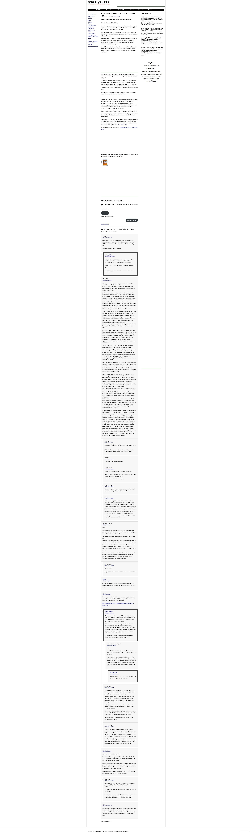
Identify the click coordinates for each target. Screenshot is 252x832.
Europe (89, 31)
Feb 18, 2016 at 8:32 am (109, 459)
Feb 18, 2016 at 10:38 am (109, 565)
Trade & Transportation (93, 46)
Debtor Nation (91, 28)
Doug (104, 579)
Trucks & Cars (91, 44)
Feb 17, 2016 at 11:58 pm (107, 237)
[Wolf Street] (99, 4)
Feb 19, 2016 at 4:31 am (109, 498)
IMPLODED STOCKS (92, 13)
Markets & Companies (92, 41)
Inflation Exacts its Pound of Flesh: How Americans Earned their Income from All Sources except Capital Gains (152, 49)
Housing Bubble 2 (122, 9)
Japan (89, 38)
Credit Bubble (91, 26)
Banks (89, 20)
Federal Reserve (110, 9)
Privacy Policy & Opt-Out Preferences (121, 831)
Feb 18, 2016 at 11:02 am (109, 687)
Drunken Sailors (91, 30)
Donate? (132, 9)
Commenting (141, 9)
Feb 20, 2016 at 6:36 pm (114, 673)
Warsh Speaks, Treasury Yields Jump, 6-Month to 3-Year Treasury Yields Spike (152, 29)
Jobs (89, 39)
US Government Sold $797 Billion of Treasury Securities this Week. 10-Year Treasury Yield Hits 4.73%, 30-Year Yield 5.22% (152, 19)
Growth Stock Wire (113, 22)
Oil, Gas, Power (91, 42)
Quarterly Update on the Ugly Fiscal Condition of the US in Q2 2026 (151, 38)
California (90, 22)
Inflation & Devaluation (93, 36)
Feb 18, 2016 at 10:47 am (107, 751)
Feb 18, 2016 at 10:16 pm (109, 780)
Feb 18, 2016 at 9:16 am (106, 594)
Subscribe (105, 213)
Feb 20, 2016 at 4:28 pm (111, 645)
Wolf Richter (99, 9)
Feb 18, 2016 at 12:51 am (109, 256)
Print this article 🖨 (131, 220)
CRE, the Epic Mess (92, 25)
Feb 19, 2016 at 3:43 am (109, 486)
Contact (150, 9)
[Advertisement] (141, 4)
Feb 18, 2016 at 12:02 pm (107, 805)
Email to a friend (105, 224)
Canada (89, 23)
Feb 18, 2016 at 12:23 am (107, 280)
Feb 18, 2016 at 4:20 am (106, 524)
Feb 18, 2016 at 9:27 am (109, 613)
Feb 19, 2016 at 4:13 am (109, 726)
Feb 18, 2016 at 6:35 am (109, 442)
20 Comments (117, 16)
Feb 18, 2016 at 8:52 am (106, 580)
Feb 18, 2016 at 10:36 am (109, 469)
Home (91, 9)
